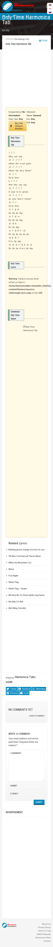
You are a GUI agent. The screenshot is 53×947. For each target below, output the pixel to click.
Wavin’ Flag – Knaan (17, 588)
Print (44, 40)
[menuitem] (50, 12)
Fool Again (13, 575)
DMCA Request (44, 934)
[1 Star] (6, 39)
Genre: (30, 115)
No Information (12, 10)
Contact (47, 941)
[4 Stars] (11, 39)
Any (7, 30)
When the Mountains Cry (19, 562)
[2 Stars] (8, 39)
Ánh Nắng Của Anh (17, 608)
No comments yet (20, 709)
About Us (46, 924)
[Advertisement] (26, 77)
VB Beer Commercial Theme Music (24, 556)
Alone (11, 569)
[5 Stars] (13, 39)
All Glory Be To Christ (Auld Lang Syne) (26, 595)
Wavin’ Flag (13, 582)
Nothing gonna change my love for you (26, 549)
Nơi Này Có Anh (15, 601)
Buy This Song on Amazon (19, 126)
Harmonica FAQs (43, 938)
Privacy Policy (44, 927)
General (37, 115)
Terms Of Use (44, 931)
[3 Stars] (10, 39)
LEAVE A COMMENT (37, 716)
